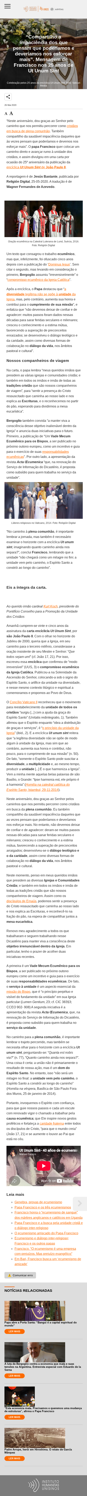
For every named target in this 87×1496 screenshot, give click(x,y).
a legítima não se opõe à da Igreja (41, 294)
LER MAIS (14, 1331)
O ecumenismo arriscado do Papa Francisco (46, 1233)
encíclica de (36, 167)
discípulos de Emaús (21, 901)
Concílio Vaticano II (23, 702)
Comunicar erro (20, 1275)
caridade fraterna (52, 1123)
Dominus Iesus (59, 264)
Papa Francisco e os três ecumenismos (43, 1207)
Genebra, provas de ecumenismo (38, 1202)
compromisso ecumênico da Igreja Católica (38, 279)
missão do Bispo (18, 991)
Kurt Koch (51, 606)
